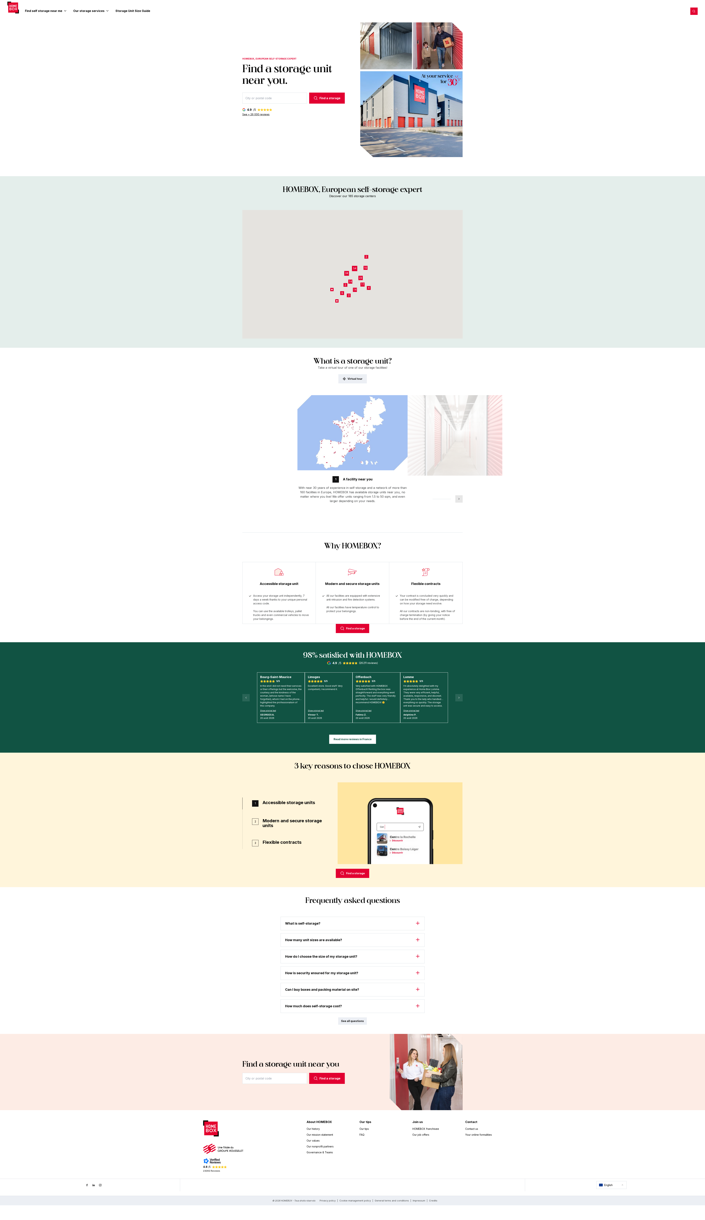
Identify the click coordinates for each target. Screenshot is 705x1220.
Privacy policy (328, 1200)
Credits (433, 1200)
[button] (354, 268)
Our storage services (88, 11)
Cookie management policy (355, 1200)
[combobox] (274, 98)
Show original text (268, 710)
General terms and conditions (392, 1200)
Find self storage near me (43, 11)
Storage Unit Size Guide (132, 11)
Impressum (419, 1200)
